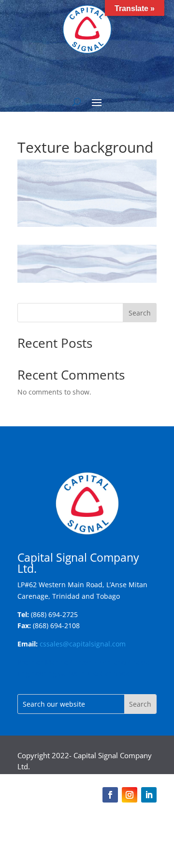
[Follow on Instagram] (129, 795)
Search (140, 312)
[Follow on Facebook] (110, 795)
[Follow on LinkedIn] (149, 795)
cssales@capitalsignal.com (83, 643)
